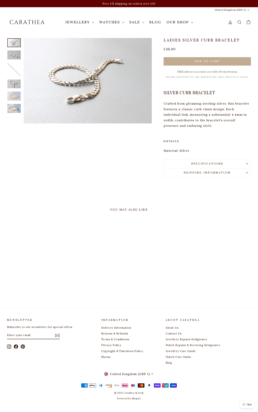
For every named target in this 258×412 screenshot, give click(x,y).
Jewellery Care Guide (181, 351)
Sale (135, 22)
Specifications (207, 163)
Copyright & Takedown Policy (122, 351)
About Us (172, 327)
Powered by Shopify (129, 398)
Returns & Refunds (114, 333)
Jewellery (78, 22)
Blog (155, 22)
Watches (110, 22)
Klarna (106, 357)
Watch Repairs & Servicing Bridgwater (193, 345)
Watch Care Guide (178, 357)
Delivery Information (116, 327)
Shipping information (207, 172)
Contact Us (174, 333)
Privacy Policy (111, 345)
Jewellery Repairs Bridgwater (186, 339)
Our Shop (178, 22)
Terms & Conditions (115, 339)
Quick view (36, 274)
